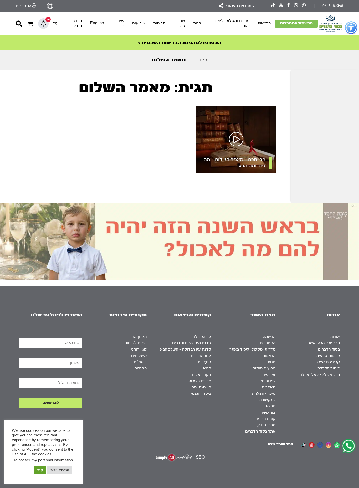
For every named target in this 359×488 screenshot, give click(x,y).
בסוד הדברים (329, 349)
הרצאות (264, 23)
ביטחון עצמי (201, 393)
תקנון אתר (138, 337)
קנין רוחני (139, 349)
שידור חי (119, 23)
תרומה (270, 406)
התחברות (267, 343)
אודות (335, 337)
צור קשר (181, 23)
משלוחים (139, 355)
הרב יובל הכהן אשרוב (322, 343)
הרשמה (269, 337)
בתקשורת (267, 400)
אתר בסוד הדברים (260, 431)
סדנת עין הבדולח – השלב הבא (185, 349)
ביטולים (140, 362)
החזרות (140, 368)
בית (203, 60)
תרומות (159, 23)
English (97, 23)
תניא (207, 368)
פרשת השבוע (199, 381)
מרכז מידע (77, 23)
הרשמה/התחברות (296, 23)
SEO (200, 457)
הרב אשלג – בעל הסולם (319, 374)
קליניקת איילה (327, 362)
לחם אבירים (201, 355)
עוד (56, 23)
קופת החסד (265, 419)
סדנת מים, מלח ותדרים (191, 343)
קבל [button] (40, 470)
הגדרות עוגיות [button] (59, 470)
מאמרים (268, 387)
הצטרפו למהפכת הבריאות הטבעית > (179, 42)
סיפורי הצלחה (263, 393)
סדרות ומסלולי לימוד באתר (232, 23)
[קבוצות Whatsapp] (304, 6)
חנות (197, 23)
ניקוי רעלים (201, 374)
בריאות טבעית (328, 355)
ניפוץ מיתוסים (264, 368)
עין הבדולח (201, 337)
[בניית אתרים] (174, 457)
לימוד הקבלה (328, 368)
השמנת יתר (201, 387)
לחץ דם (204, 362)
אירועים (138, 23)
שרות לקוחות (135, 343)
